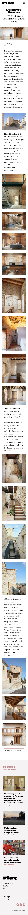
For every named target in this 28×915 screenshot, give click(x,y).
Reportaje (14, 12)
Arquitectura (13, 10)
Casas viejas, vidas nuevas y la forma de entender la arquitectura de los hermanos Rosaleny (13, 798)
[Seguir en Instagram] (24, 904)
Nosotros (6, 894)
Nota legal (6, 897)
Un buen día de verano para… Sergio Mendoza (11, 830)
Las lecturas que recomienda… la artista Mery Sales (12, 860)
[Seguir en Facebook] (17, 904)
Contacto (6, 899)
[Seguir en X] (21, 904)
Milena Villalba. (16, 751)
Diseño (5, 886)
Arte (5, 864)
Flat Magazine (11, 44)
